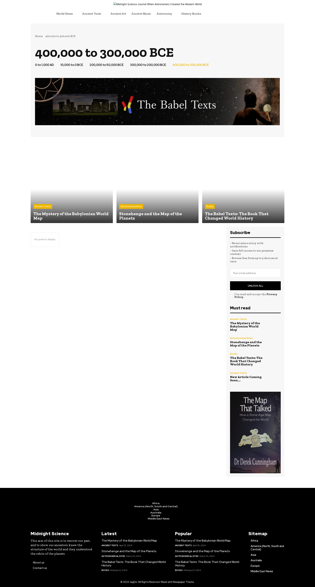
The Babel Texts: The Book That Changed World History (246, 361)
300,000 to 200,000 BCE (148, 65)
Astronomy (164, 13)
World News (64, 13)
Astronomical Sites (131, 206)
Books (209, 206)
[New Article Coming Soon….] (273, 376)
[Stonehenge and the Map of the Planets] (157, 182)
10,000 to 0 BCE (71, 65)
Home (39, 36)
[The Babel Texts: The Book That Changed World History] (243, 182)
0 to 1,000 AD (44, 65)
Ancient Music (141, 13)
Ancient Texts (91, 13)
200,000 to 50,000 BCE (107, 65)
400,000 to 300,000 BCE (190, 65)
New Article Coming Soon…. (246, 378)
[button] (66, 14)
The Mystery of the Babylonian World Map (245, 326)
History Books (191, 13)
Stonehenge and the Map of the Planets (246, 343)
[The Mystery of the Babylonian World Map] (72, 182)
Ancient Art (118, 13)
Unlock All (255, 285)
